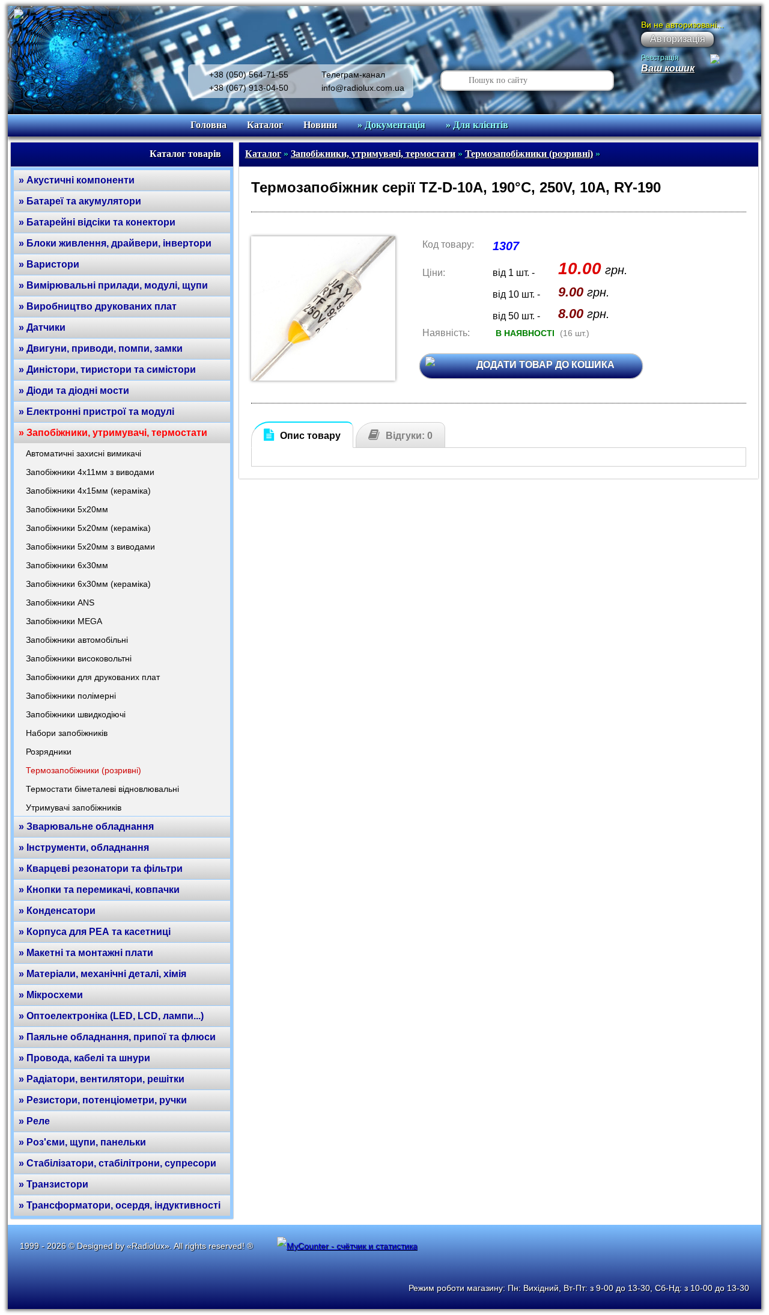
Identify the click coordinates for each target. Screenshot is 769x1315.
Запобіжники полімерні (71, 695)
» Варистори (49, 264)
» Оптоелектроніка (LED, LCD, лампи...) (111, 1016)
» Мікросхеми (51, 995)
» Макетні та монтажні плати (86, 953)
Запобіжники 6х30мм (67, 565)
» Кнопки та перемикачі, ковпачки (99, 889)
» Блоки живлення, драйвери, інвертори (115, 243)
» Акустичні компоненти (77, 180)
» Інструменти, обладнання (84, 847)
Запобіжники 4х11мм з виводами (90, 472)
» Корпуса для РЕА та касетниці (95, 932)
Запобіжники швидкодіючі (76, 714)
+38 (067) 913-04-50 (248, 88)
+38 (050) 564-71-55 (248, 74)
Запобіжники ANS (60, 602)
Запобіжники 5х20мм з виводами (90, 546)
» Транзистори (53, 1184)
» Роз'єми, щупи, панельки (82, 1142)
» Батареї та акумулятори (80, 201)
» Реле (34, 1121)
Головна (208, 125)
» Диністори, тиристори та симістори (107, 369)
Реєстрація (660, 58)
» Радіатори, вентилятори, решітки (101, 1079)
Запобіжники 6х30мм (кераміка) (88, 584)
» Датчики (42, 327)
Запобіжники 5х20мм (67, 509)
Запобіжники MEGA (64, 621)
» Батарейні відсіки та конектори (97, 222)
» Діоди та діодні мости (74, 390)
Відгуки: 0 (409, 436)
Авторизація (677, 39)
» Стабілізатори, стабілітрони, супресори (117, 1163)
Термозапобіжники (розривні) (83, 770)
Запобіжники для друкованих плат (93, 677)
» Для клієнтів (477, 125)
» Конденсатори (57, 911)
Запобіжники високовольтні (79, 658)
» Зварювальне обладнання (86, 826)
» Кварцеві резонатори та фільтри (101, 868)
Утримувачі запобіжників (73, 807)
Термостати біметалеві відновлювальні (102, 789)
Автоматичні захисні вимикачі (83, 453)
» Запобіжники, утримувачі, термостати (113, 433)
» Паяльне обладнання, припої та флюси (117, 1037)
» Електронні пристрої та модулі (96, 411)
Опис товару (310, 436)
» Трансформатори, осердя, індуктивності (119, 1205)
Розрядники (48, 751)
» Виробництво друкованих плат (98, 306)
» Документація (391, 125)
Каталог (265, 125)
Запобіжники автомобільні (77, 640)
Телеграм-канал (353, 74)
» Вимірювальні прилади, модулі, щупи (113, 285)
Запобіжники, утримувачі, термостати (373, 154)
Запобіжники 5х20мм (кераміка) (88, 528)
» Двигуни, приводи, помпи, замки (101, 348)
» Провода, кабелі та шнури (84, 1058)
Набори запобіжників (67, 733)
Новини (320, 125)
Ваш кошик (668, 68)
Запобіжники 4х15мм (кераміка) (88, 490)
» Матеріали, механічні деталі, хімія (102, 974)
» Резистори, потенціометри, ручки (103, 1100)
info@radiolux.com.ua (362, 88)
